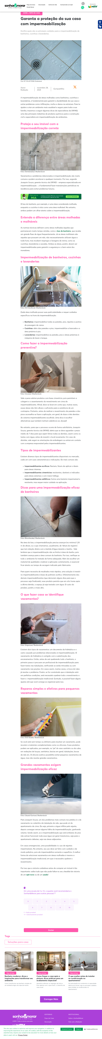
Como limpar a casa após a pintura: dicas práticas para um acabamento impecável (50, 978)
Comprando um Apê (66, 4)
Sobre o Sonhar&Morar (75, 1018)
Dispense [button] (78, 1029)
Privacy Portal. (23, 1035)
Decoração (41, 4)
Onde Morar (30, 7)
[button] (91, 1029)
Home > (26, 13)
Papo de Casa (31, 4)
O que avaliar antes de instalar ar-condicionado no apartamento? (81, 978)
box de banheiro (64, 231)
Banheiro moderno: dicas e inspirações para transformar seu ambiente (19, 978)
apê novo (30, 875)
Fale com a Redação (75, 1022)
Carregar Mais (51, 999)
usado (45, 875)
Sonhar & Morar (15, 4)
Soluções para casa (18, 942)
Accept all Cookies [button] (67, 1029)
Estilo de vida (53, 4)
